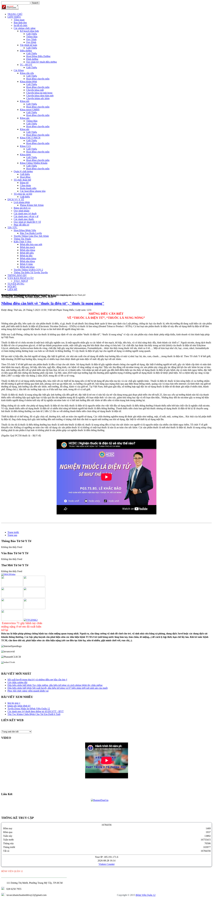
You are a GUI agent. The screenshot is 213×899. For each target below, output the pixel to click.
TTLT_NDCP (21, 281)
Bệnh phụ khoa (27, 250)
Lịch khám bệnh (22, 202)
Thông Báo (31, 36)
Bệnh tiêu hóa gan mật (31, 244)
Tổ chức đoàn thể (22, 179)
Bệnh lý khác (26, 264)
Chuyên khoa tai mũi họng (39, 92)
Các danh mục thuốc (24, 219)
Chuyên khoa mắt (35, 90)
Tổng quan (19, 19)
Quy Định (31, 42)
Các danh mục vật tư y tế (26, 216)
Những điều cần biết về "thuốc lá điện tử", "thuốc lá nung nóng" (52, 303)
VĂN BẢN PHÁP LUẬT (20, 278)
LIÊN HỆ (12, 289)
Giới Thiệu (31, 33)
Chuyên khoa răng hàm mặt (39, 95)
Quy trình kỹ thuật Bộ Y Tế (27, 222)
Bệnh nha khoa (27, 261)
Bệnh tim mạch (27, 247)
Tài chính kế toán (28, 45)
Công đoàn (25, 185)
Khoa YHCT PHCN (30, 137)
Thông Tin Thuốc (22, 238)
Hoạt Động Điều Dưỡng (38, 56)
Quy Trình (31, 39)
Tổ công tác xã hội (23, 194)
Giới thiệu (25, 174)
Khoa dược (25, 154)
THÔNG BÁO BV (17, 275)
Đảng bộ (24, 182)
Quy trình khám (21, 210)
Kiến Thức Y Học (22, 241)
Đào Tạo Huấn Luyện (31, 233)
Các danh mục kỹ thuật (25, 213)
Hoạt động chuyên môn (37, 78)
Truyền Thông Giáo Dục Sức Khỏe (31, 236)
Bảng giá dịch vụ (22, 208)
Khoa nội (24, 101)
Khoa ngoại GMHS (29, 109)
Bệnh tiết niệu (27, 253)
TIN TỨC (12, 227)
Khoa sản (24, 118)
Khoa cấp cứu (27, 73)
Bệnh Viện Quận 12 (145, 895)
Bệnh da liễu (26, 255)
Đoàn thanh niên (28, 188)
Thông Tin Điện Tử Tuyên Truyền (31, 272)
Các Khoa (19, 70)
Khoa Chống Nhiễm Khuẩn (33, 163)
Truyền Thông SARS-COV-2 (28, 269)
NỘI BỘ (11, 286)
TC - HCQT (26, 64)
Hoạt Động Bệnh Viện (25, 230)
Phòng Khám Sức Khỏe (32, 205)
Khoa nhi (24, 129)
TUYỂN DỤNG (15, 283)
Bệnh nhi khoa (27, 267)
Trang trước (13, 532)
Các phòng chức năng (24, 28)
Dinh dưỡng (32, 59)
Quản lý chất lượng (23, 171)
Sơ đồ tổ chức (20, 25)
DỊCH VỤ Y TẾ (15, 199)
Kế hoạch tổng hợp (29, 31)
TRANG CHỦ (14, 14)
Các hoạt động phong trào (33, 191)
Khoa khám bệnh (28, 81)
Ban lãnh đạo (20, 22)
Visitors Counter (107, 864)
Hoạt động (25, 177)
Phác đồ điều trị (21, 224)
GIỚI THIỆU (14, 17)
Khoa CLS (25, 146)
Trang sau (12, 535)
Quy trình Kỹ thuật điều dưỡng (41, 62)
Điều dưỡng (26, 50)
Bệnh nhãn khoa (28, 258)
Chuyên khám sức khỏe (38, 98)
